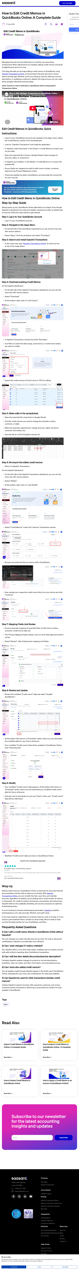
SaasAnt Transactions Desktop (50, 1206)
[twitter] (19, 1196)
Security (62, 1238)
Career (62, 1236)
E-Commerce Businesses (48, 1230)
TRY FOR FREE (67, 3)
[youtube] (31, 1196)
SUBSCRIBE (63, 1138)
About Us (63, 1230)
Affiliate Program (46, 1193)
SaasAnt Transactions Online (50, 1200)
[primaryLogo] (20, 1178)
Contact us (63, 1241)
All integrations (45, 1218)
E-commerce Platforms (48, 1223)
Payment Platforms (47, 1220)
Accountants (45, 1236)
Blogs (61, 1233)
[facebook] (13, 1196)
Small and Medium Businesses (50, 1233)
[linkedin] (25, 1196)
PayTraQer (44, 1182)
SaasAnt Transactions (47, 1184)
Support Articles (46, 1248)
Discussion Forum (46, 1251)
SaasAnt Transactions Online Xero (51, 1203)
